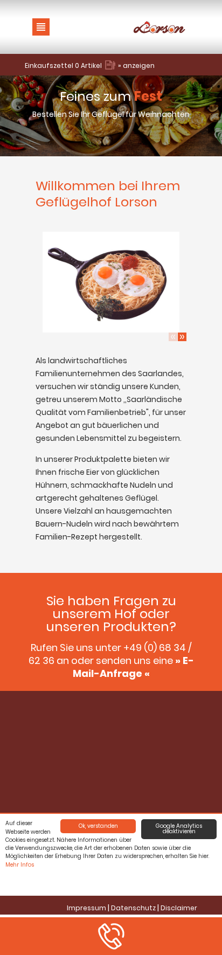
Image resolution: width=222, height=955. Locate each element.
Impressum (86, 907)
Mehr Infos (19, 865)
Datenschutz (133, 907)
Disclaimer (179, 907)
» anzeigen (136, 65)
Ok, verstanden (98, 826)
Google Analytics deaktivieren (179, 828)
